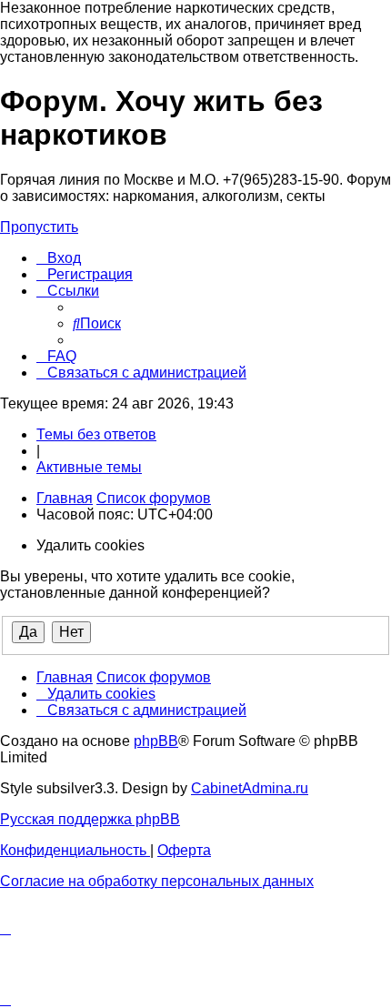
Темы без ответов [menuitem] (96, 434)
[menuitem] (58, 258)
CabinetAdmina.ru (249, 788)
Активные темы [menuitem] (89, 467)
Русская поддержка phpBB (90, 819)
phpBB (156, 741)
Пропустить (39, 227)
